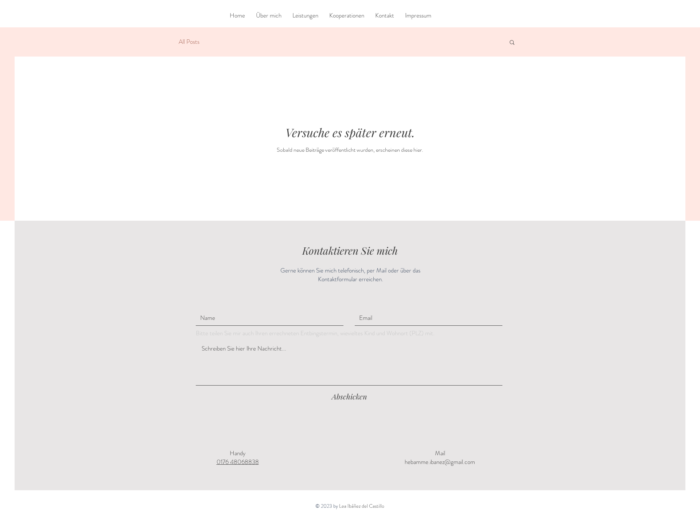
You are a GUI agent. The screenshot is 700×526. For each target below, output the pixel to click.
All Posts (189, 42)
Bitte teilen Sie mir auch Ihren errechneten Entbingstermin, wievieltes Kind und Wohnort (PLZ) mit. (315, 333)
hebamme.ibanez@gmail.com (440, 461)
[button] (512, 43)
